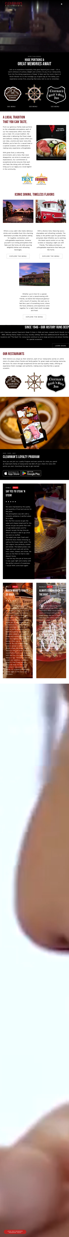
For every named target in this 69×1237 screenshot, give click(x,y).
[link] (18, 256)
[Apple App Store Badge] (12, 471)
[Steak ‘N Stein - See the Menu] (56, 96)
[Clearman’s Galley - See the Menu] (34, 96)
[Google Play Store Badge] (31, 471)
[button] (15, 1232)
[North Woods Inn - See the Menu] (13, 96)
